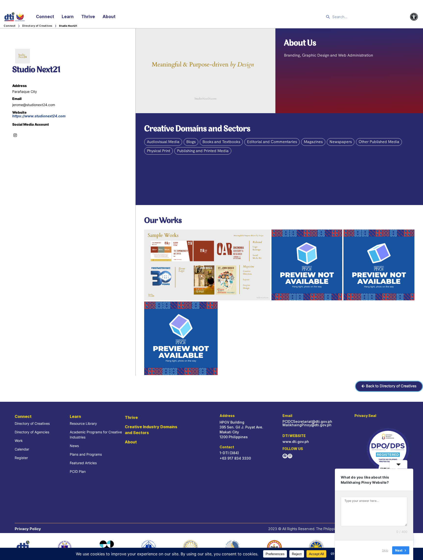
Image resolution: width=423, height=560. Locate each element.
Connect (45, 16)
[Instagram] (290, 456)
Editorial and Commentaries (272, 141)
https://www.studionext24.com (39, 116)
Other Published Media (379, 141)
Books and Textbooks (221, 141)
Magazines (313, 141)
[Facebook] (284, 456)
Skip (385, 550)
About (109, 16)
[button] (389, 386)
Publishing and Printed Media (203, 150)
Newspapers (340, 141)
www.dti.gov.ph (295, 441)
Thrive (88, 16)
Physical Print (158, 150)
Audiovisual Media (163, 141)
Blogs (191, 141)
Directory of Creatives (37, 25)
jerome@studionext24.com (33, 105)
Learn (68, 16)
